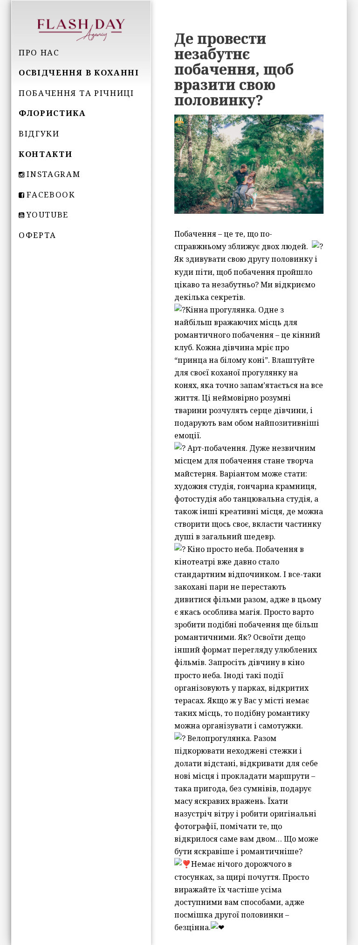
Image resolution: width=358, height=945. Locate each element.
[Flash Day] (81, 29)
